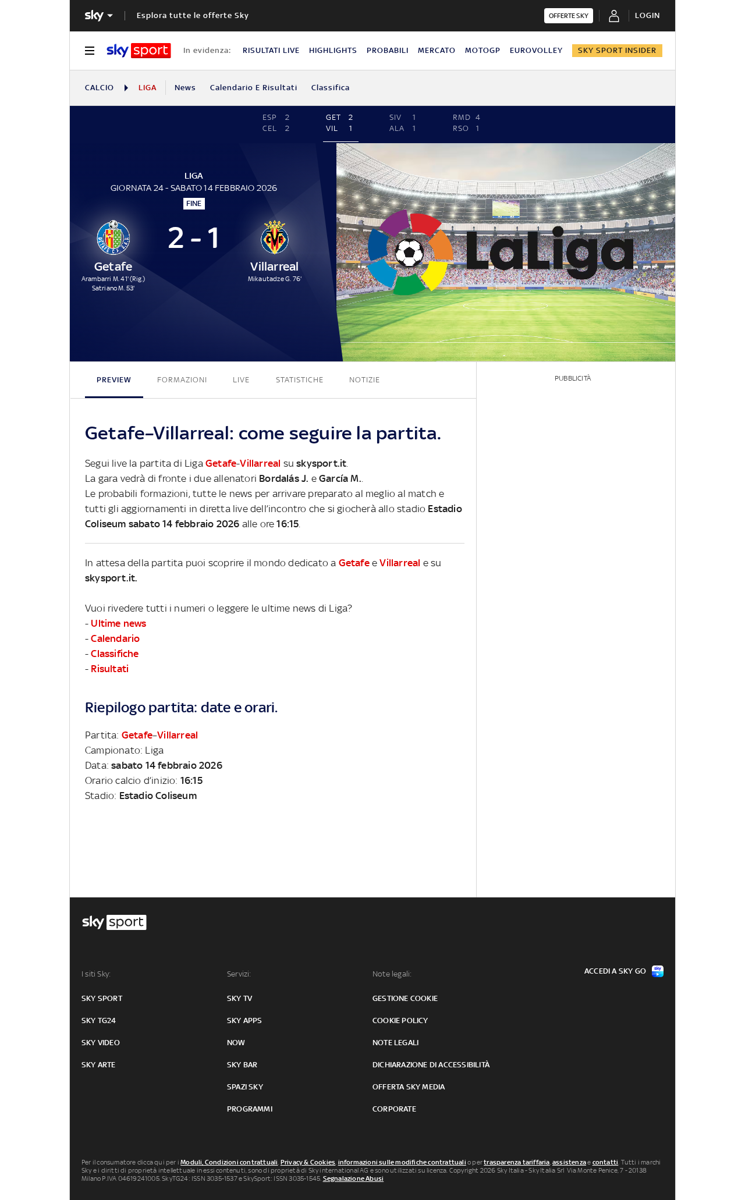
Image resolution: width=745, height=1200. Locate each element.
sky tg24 (98, 1020)
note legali (395, 1042)
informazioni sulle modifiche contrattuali (402, 1162)
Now (236, 1042)
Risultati (110, 668)
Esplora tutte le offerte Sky (193, 15)
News (185, 87)
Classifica (330, 87)
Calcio (99, 87)
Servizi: (239, 974)
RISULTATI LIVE (271, 50)
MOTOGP (483, 50)
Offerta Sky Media (408, 1086)
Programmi (249, 1109)
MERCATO (437, 50)
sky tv (239, 998)
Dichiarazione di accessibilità (430, 1064)
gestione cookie (405, 998)
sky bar (242, 1064)
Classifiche (115, 653)
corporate (394, 1109)
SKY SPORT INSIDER (617, 50)
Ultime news (118, 623)
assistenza (569, 1162)
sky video (100, 1042)
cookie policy (400, 1020)
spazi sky (245, 1086)
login (647, 15)
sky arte (98, 1064)
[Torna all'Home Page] (139, 50)
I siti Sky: (96, 974)
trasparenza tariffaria (516, 1162)
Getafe (220, 463)
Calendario (115, 638)
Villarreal (260, 463)
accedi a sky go (615, 971)
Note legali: (391, 974)
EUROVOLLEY (536, 50)
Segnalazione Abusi (353, 1178)
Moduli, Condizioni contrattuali (229, 1162)
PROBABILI (388, 50)
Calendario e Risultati (253, 87)
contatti (606, 1162)
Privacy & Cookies (308, 1162)
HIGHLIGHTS (333, 50)
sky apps (244, 1020)
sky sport (101, 998)
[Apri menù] (89, 50)
